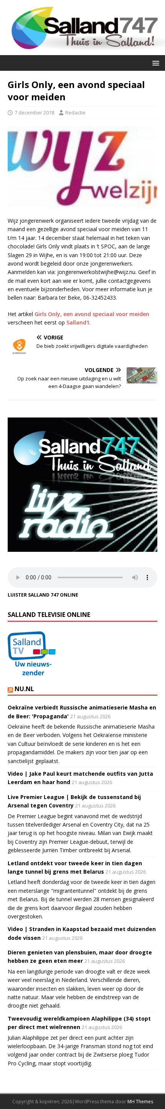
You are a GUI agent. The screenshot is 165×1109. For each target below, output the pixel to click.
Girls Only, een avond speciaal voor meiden (92, 314)
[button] (154, 62)
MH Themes (140, 1101)
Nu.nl (24, 689)
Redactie (75, 112)
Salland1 (77, 322)
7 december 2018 (34, 112)
